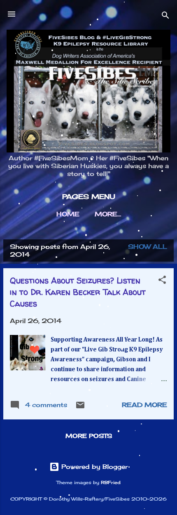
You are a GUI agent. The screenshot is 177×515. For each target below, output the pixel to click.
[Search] (165, 16)
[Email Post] (80, 408)
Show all (147, 246)
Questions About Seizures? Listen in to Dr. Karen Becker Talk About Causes (78, 292)
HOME (67, 214)
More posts (88, 435)
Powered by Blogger (93, 467)
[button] (162, 281)
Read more (144, 405)
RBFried (111, 482)
